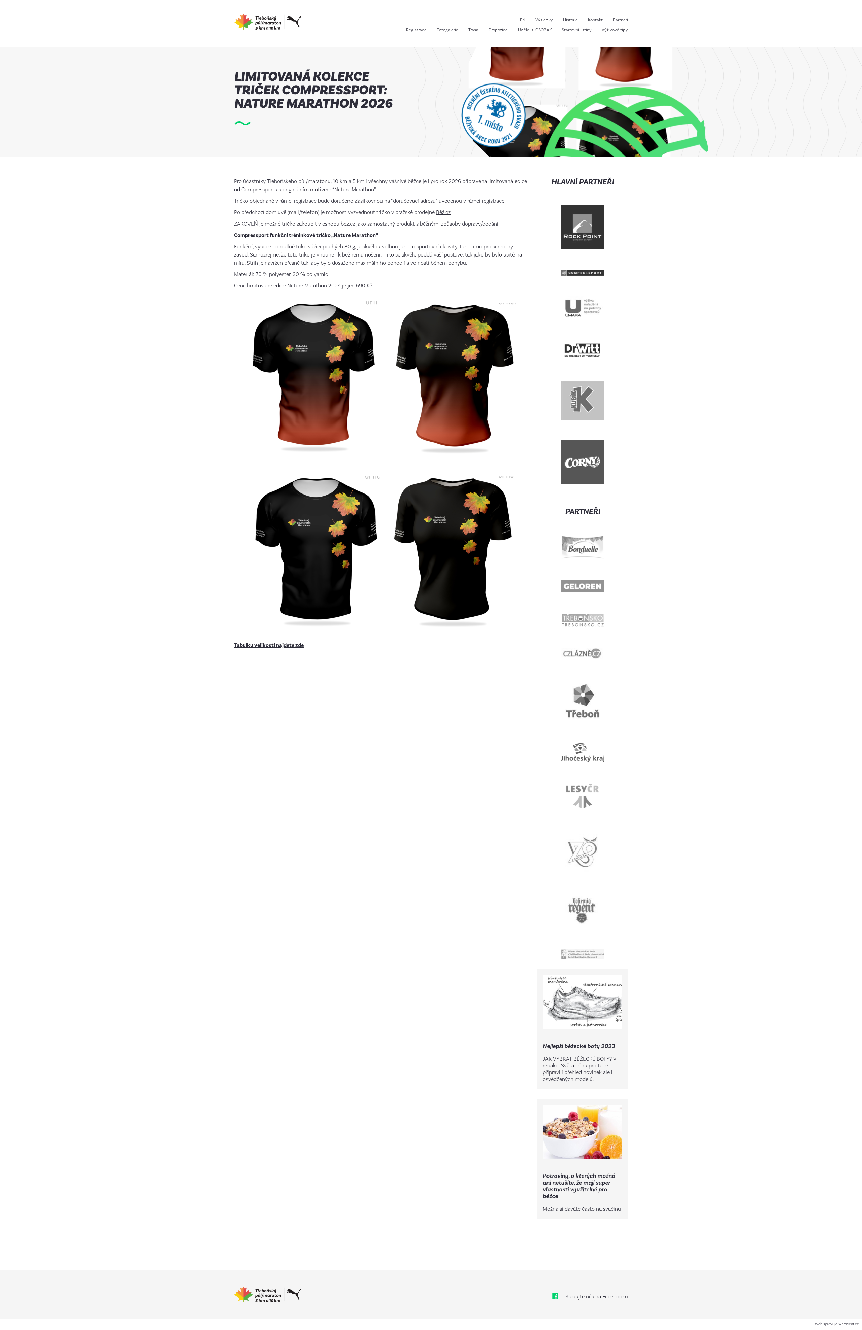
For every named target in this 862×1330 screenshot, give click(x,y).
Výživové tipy (615, 30)
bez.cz (348, 223)
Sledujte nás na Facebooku (596, 1297)
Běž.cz (443, 212)
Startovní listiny (577, 30)
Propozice (498, 30)
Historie (570, 20)
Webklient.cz (848, 1324)
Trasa (473, 30)
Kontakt (595, 20)
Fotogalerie (447, 30)
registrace (305, 201)
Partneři (620, 20)
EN (522, 20)
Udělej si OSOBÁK (535, 30)
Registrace (416, 30)
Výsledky (544, 20)
